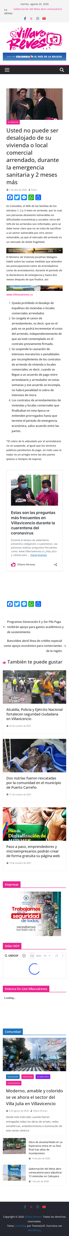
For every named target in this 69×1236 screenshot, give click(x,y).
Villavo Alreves (40, 1110)
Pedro (34, 189)
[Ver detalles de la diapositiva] (34, 57)
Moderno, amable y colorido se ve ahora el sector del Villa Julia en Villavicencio (34, 1097)
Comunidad (12, 1076)
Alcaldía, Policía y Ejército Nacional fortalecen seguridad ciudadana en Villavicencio (34, 714)
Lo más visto (43, 1076)
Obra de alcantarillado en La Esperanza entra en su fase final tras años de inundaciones (45, 1147)
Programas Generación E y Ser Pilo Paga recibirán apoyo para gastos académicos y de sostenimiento (35, 627)
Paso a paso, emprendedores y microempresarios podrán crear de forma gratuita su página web (33, 851)
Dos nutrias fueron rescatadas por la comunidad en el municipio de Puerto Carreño (33, 783)
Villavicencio (13, 1083)
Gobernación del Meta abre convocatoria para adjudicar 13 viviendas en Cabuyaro (38, 11)
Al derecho (13, 122)
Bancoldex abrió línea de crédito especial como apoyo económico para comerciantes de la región (33, 646)
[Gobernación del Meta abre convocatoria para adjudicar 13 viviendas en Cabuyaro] (14, 1175)
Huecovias (27, 1076)
